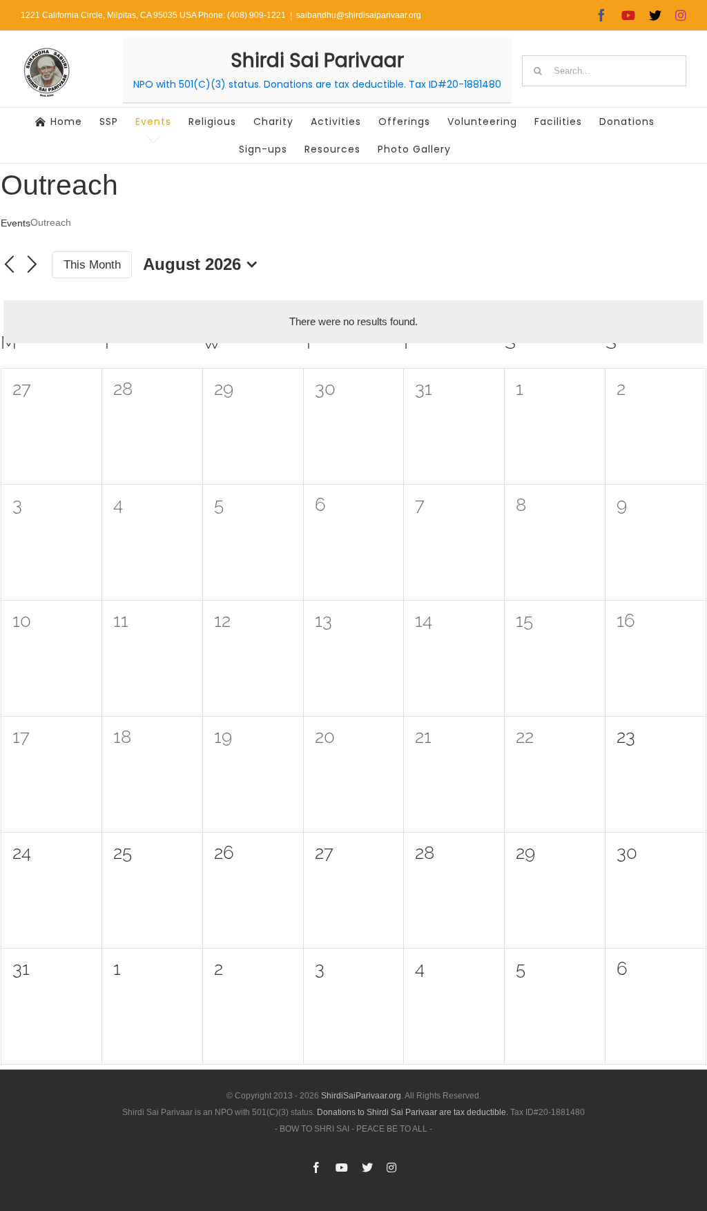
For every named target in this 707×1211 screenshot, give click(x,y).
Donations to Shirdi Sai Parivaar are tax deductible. (412, 1112)
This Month (92, 264)
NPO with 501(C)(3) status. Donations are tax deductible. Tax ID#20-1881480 (317, 84)
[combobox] (604, 70)
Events (15, 223)
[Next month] (32, 265)
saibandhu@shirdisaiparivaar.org (358, 15)
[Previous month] (9, 265)
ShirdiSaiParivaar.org (361, 1096)
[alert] (353, 321)
